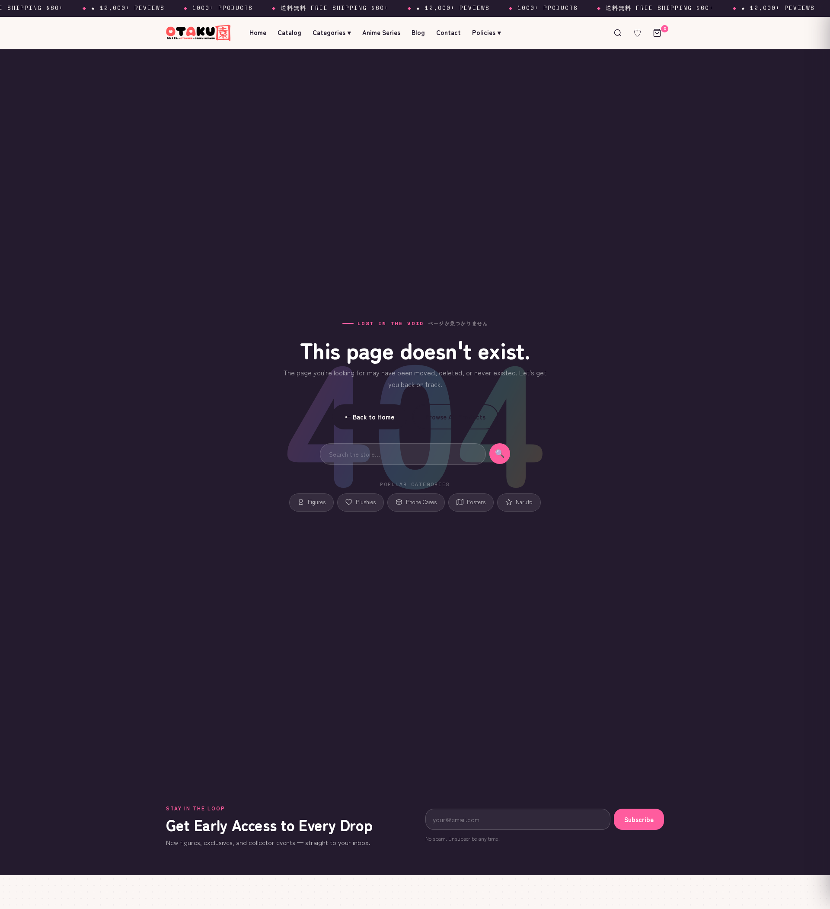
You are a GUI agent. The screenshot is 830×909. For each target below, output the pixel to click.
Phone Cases (421, 502)
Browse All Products (455, 416)
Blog (418, 32)
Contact (448, 32)
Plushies (366, 502)
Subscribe (639, 819)
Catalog (289, 32)
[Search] (618, 33)
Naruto (524, 502)
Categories (332, 32)
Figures (317, 502)
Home (257, 32)
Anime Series (381, 32)
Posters (476, 502)
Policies (486, 32)
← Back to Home (369, 416)
